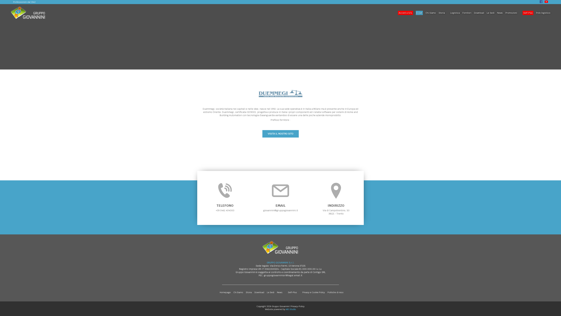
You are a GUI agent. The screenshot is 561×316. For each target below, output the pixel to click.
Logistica (455, 13)
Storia (442, 13)
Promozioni (511, 13)
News (500, 13)
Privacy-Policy (297, 306)
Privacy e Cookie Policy (313, 292)
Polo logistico (543, 13)
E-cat (419, 13)
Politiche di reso (335, 292)
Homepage (225, 292)
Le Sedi (490, 13)
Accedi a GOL (405, 13)
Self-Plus (528, 13)
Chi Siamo (431, 13)
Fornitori (467, 13)
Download (479, 13)
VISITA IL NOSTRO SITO (280, 133)
